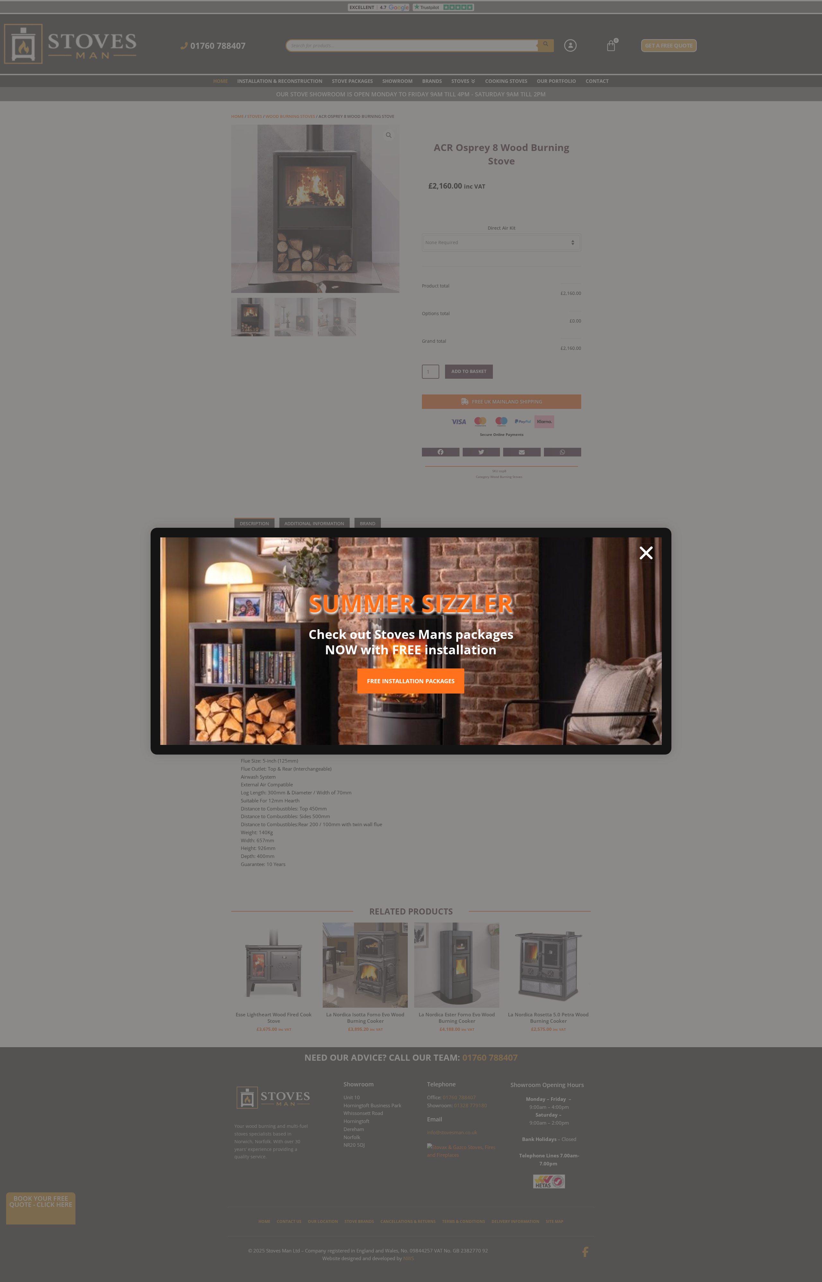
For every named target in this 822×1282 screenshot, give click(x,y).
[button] (646, 553)
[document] (411, 641)
